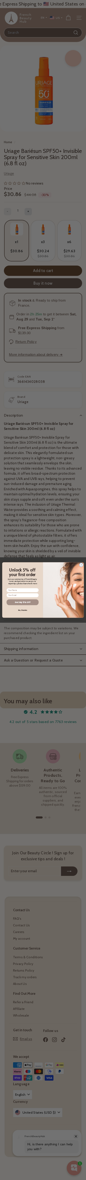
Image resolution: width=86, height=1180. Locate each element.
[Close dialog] (81, 565)
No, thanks (22, 610)
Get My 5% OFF (23, 602)
